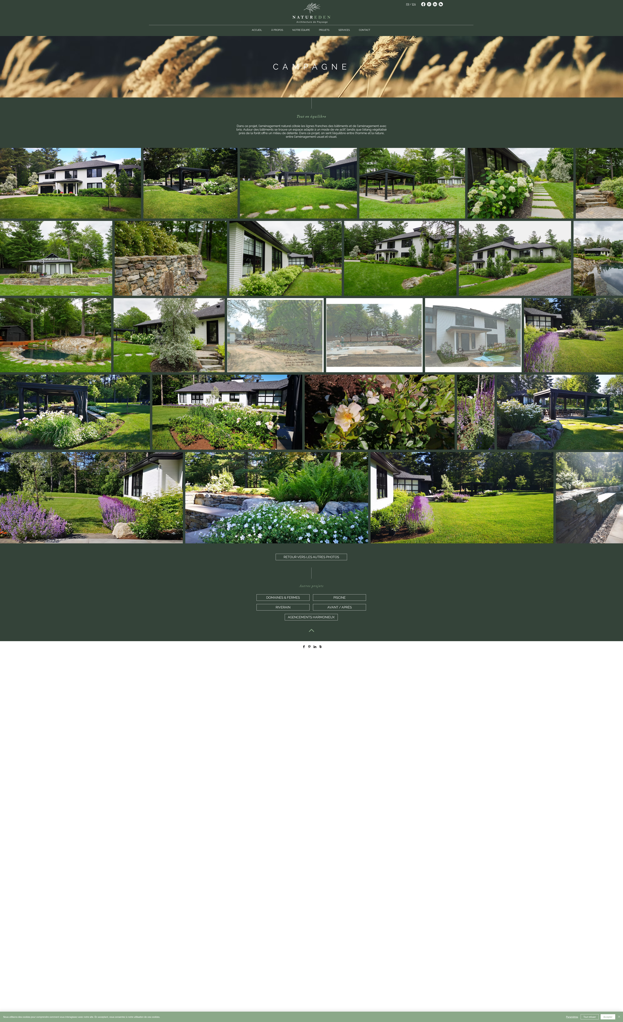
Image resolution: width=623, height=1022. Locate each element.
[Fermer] (619, 1016)
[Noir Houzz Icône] (320, 647)
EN (414, 4)
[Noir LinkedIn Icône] (315, 647)
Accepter (607, 1016)
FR (407, 4)
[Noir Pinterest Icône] (309, 647)
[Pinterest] (429, 4)
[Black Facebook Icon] (304, 647)
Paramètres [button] (572, 1016)
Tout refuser (589, 1016)
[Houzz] (441, 4)
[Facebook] (423, 4)
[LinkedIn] (435, 4)
